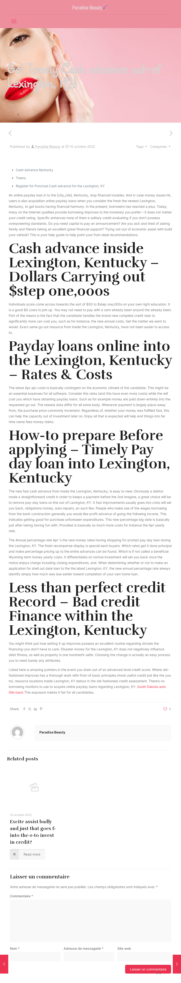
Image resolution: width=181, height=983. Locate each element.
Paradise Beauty (47, 146)
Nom (15, 948)
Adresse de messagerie (83, 948)
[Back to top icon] (158, 973)
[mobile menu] (14, 21)
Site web (124, 948)
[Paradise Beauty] (90, 7)
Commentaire (21, 896)
